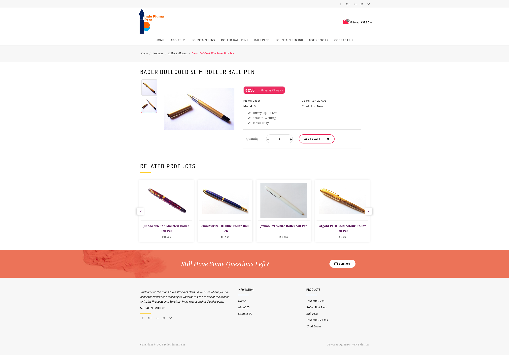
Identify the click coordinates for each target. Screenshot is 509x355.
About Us (178, 40)
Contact (344, 263)
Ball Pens (262, 40)
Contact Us (343, 40)
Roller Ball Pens (234, 40)
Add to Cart (166, 220)
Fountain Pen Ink (289, 40)
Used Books (318, 40)
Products (158, 53)
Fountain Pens (203, 40)
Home (160, 40)
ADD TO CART (312, 138)
